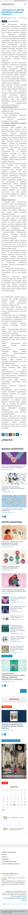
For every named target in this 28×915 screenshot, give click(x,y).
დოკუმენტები (5, 859)
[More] (21, 434)
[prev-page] (3, 517)
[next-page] (5, 517)
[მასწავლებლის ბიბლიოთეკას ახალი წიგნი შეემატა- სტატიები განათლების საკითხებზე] (14, 665)
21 (18, 801)
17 (3, 801)
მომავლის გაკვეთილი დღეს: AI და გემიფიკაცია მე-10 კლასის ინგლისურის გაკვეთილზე (12, 543)
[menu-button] (25, 4)
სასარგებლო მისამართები (9, 861)
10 (3, 799)
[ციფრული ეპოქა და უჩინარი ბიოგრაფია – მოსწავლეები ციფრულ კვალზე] (14, 479)
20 (14, 801)
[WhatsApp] (13, 434)
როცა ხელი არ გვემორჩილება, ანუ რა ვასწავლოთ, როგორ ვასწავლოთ (18, 599)
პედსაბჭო (4, 854)
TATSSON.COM (5, 912)
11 (7, 799)
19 (11, 801)
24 (3, 804)
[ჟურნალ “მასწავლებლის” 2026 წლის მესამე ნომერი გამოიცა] (14, 716)
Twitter (16, 904)
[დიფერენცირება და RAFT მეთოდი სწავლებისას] (14, 501)
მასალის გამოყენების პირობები (11, 863)
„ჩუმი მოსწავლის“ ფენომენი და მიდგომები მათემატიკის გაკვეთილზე (18, 608)
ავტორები (4, 856)
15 (21, 799)
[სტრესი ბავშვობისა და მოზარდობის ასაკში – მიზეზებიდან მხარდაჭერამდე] (14, 580)
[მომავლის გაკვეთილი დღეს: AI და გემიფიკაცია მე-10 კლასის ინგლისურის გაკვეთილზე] (14, 532)
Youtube (24, 904)
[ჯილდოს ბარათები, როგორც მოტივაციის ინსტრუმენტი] (14, 557)
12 (11, 799)
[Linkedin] (17, 434)
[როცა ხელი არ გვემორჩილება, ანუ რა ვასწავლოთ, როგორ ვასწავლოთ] (14, 458)
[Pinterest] (10, 434)
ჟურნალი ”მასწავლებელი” (9, 852)
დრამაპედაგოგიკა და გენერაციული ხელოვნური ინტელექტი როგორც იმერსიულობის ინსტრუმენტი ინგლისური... (17, 628)
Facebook (9, 904)
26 (11, 804)
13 (14, 799)
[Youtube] (20, 904)
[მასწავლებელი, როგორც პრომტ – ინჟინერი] (5, 619)
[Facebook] (3, 434)
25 (7, 804)
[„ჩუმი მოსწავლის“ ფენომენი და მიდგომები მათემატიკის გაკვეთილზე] (5, 609)
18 (7, 801)
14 (18, 799)
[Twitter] (6, 434)
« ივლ (3, 810)
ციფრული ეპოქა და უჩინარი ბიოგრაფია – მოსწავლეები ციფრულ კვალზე (13, 488)
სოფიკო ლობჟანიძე (13, 21)
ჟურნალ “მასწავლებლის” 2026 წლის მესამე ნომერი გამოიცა (12, 726)
